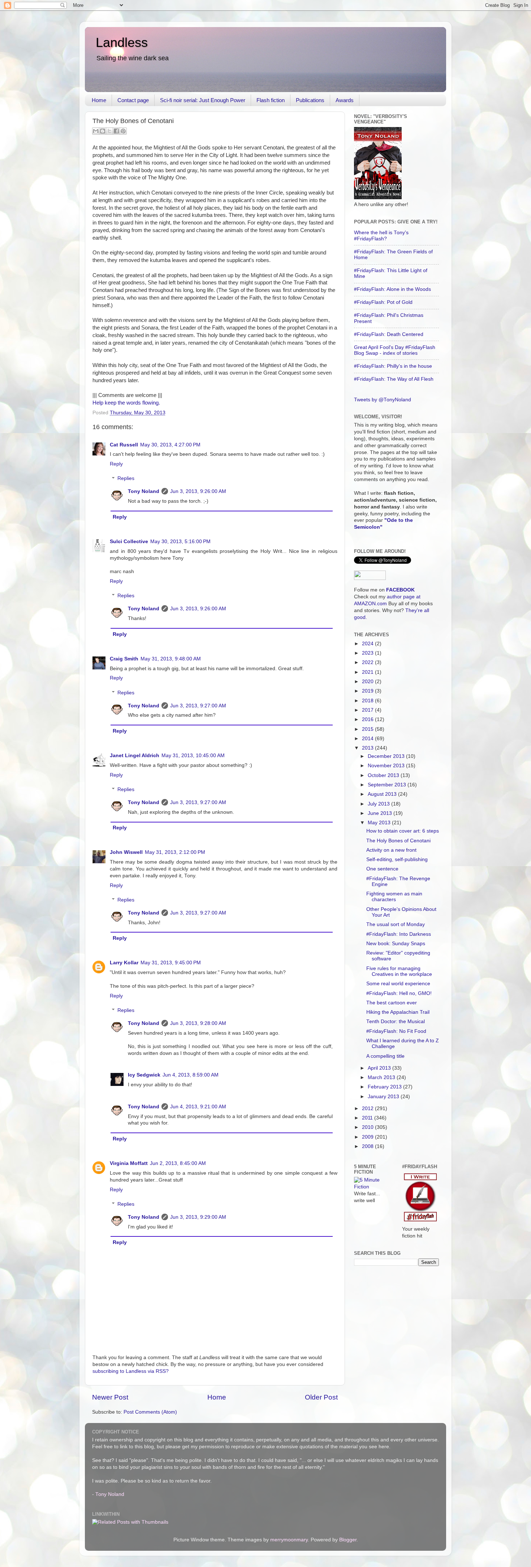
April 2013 (380, 1068)
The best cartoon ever (391, 1002)
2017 (368, 710)
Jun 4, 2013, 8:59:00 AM (191, 1075)
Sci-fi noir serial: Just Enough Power (202, 100)
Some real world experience (398, 983)
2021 (368, 672)
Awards (345, 100)
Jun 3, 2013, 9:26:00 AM (198, 491)
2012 (368, 1108)
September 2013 (387, 784)
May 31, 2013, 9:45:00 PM (171, 962)
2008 (368, 1146)
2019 (368, 691)
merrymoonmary (289, 1539)
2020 (368, 681)
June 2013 (380, 813)
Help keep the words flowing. (126, 403)
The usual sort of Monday (395, 924)
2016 (368, 719)
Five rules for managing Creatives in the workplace (399, 971)
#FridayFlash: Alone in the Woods (392, 289)
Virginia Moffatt (129, 1163)
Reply (116, 464)
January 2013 (384, 1096)
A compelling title (385, 1056)
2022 (368, 662)
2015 (368, 729)
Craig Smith (124, 659)
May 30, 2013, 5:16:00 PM (180, 541)
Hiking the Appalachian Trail (397, 1012)
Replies (125, 478)
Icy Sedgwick (144, 1075)
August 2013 (383, 794)
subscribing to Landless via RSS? (130, 1371)
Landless (122, 42)
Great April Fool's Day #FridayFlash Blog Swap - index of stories (394, 350)
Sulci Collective (129, 541)
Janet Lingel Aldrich (134, 755)
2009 (368, 1137)
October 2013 (384, 775)
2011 (368, 1118)
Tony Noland (143, 491)
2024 (368, 643)
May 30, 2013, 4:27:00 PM (170, 445)
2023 (368, 653)
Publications (310, 100)
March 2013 (382, 1077)
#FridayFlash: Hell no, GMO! (399, 993)
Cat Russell (124, 445)
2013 (368, 748)
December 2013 (387, 756)
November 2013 (387, 765)
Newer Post (110, 1397)
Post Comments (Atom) (150, 1412)
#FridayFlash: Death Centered (388, 334)
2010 (368, 1127)
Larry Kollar (124, 962)
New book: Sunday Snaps (395, 943)
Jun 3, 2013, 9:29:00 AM (198, 1217)
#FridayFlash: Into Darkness (398, 934)
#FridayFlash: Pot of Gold (383, 302)
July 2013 (379, 804)
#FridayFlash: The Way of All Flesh (393, 379)
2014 (368, 738)
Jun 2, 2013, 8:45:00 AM (178, 1163)
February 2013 (385, 1087)
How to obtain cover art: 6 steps (402, 831)
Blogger (348, 1539)
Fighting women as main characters (394, 896)
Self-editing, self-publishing (397, 859)
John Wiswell (126, 852)
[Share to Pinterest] (123, 131)
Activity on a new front (391, 850)
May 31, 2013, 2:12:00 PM (175, 852)
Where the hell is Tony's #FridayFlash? (381, 235)
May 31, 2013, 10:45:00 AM (193, 755)
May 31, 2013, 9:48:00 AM (171, 659)
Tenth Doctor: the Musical (395, 1021)
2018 (368, 700)
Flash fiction (270, 100)
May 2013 (380, 822)
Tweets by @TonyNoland (382, 399)
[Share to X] (109, 131)
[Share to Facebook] (116, 131)
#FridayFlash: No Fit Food (396, 1031)
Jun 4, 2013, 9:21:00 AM (198, 1106)
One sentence (382, 869)
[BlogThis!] (102, 131)
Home (99, 100)
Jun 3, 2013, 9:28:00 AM (198, 1023)
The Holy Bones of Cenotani (398, 840)
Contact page (133, 100)
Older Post (321, 1397)
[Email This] (95, 131)
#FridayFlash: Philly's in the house (393, 366)
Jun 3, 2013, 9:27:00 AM (198, 705)
